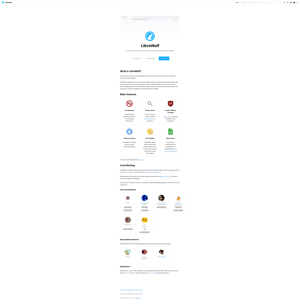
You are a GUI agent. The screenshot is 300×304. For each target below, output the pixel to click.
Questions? (126, 266)
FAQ (130, 271)
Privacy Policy (139, 290)
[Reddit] (294, 2)
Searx (154, 119)
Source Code (136, 58)
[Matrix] (291, 2)
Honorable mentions (130, 239)
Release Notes (256, 2)
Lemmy (159, 172)
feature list (141, 160)
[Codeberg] (287, 2)
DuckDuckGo (148, 119)
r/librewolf (151, 172)
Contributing (128, 165)
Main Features (129, 94)
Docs (249, 2)
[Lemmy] (297, 2)
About (237, 2)
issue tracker (152, 273)
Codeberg (167, 151)
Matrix (175, 151)
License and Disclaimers (127, 290)
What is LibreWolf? (131, 71)
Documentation (150, 58)
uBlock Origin (168, 116)
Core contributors (129, 189)
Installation (243, 2)
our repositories (166, 176)
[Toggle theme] (284, 2)
